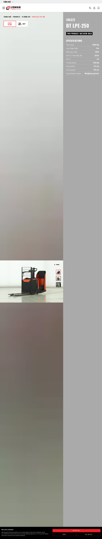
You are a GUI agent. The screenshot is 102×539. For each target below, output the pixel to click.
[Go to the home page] (13, 8)
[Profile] (94, 8)
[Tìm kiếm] (90, 8)
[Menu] (4, 8)
